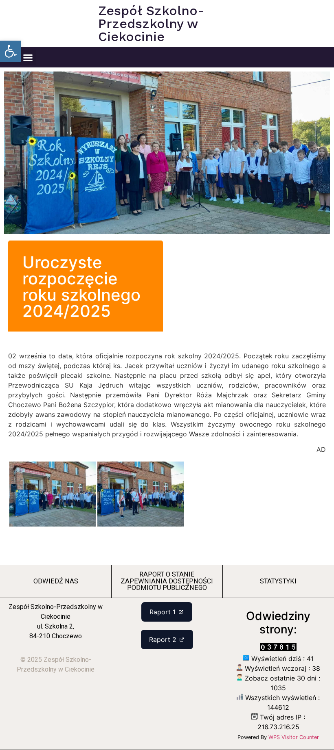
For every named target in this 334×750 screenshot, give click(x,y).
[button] (10, 51)
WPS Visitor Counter (293, 737)
